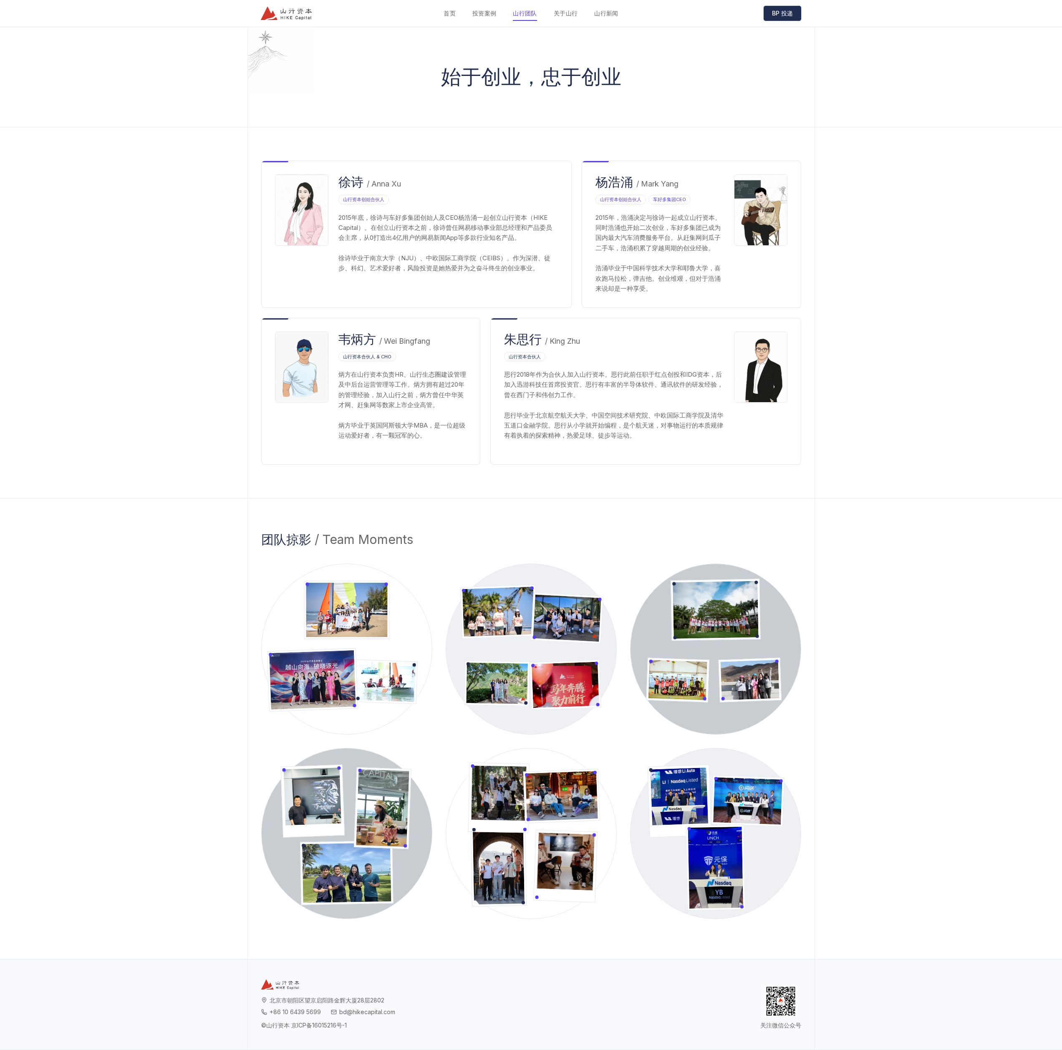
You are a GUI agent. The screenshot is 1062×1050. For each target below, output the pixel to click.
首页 (450, 13)
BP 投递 (782, 13)
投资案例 (484, 13)
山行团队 (525, 13)
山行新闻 (606, 13)
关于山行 (566, 13)
